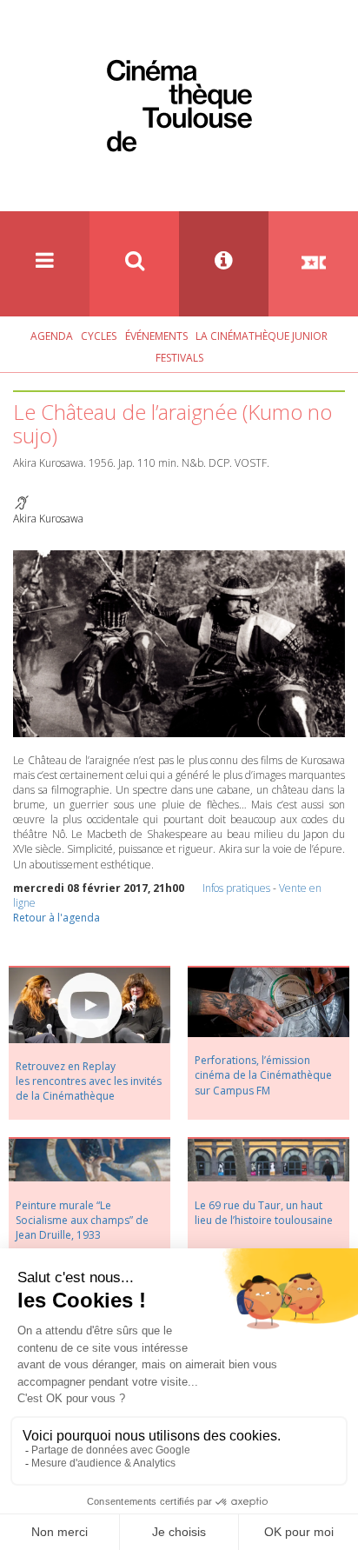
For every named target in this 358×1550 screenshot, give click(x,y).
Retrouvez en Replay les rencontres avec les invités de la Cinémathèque (89, 1081)
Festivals (179, 357)
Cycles (98, 336)
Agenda (51, 336)
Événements (156, 336)
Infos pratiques (236, 888)
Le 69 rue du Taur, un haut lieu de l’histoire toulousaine (264, 1212)
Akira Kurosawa (48, 518)
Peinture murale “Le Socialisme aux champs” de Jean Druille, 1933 (82, 1220)
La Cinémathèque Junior (262, 336)
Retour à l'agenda (56, 917)
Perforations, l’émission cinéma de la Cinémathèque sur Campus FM (263, 1075)
